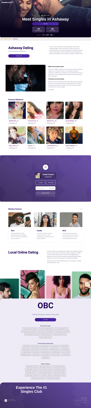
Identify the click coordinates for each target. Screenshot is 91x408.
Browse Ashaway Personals (60, 334)
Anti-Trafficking (84, 400)
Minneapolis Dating (45, 351)
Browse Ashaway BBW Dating (45, 328)
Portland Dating (45, 354)
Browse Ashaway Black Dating (61, 328)
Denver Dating (26, 348)
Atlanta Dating (26, 346)
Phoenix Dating (36, 354)
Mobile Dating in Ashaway (59, 375)
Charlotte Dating (44, 346)
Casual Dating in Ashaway (58, 366)
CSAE (76, 400)
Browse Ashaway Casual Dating (28, 331)
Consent (79, 400)
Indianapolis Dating (54, 348)
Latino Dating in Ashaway (59, 372)
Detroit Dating (35, 348)
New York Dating (65, 351)
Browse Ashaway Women (45, 337)
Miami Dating (36, 351)
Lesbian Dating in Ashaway (31, 375)
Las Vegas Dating (64, 348)
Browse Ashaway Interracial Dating (45, 331)
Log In (87, 2)
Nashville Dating (55, 351)
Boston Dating (35, 346)
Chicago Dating (54, 346)
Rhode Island (8, 39)
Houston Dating (43, 348)
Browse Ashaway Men (46, 334)
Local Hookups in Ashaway (45, 375)
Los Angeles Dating (26, 351)
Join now (45, 23)
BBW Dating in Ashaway (32, 366)
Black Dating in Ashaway (45, 366)
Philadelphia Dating (26, 354)
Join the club (19, 55)
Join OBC (45, 319)
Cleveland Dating (64, 346)
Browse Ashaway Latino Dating (62, 331)
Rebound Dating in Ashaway (38, 378)
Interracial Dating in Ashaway (45, 372)
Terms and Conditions (51, 195)
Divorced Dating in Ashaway (46, 369)
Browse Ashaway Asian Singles (30, 328)
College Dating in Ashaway (31, 369)
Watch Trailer (46, 15)
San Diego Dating (65, 354)
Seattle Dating (45, 357)
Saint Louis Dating (55, 354)
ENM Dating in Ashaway (60, 369)
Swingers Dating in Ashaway (53, 378)
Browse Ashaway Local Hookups (32, 334)
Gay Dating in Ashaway (31, 372)
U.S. (2, 39)
